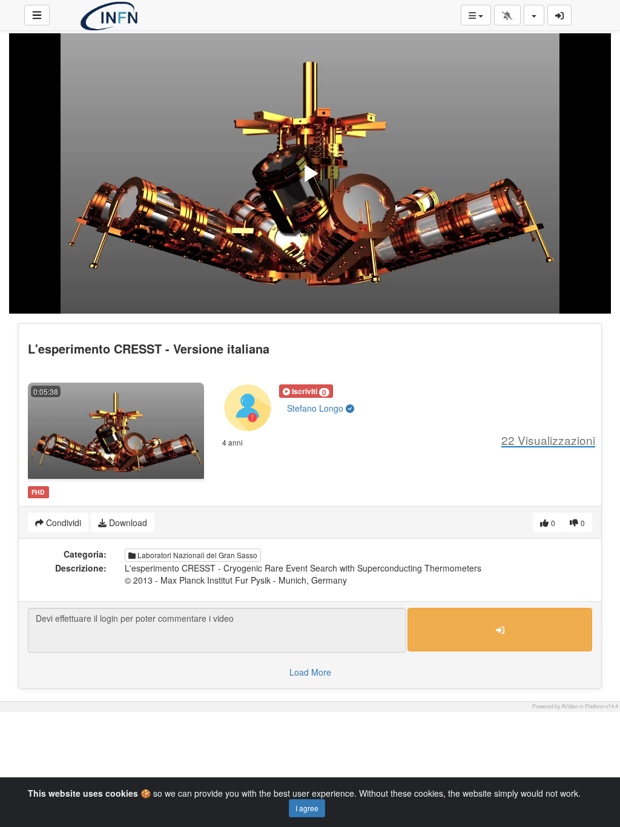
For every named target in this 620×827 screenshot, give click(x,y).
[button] (306, 391)
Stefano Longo (316, 408)
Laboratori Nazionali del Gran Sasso (196, 555)
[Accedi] (559, 15)
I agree (306, 808)
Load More (310, 672)
